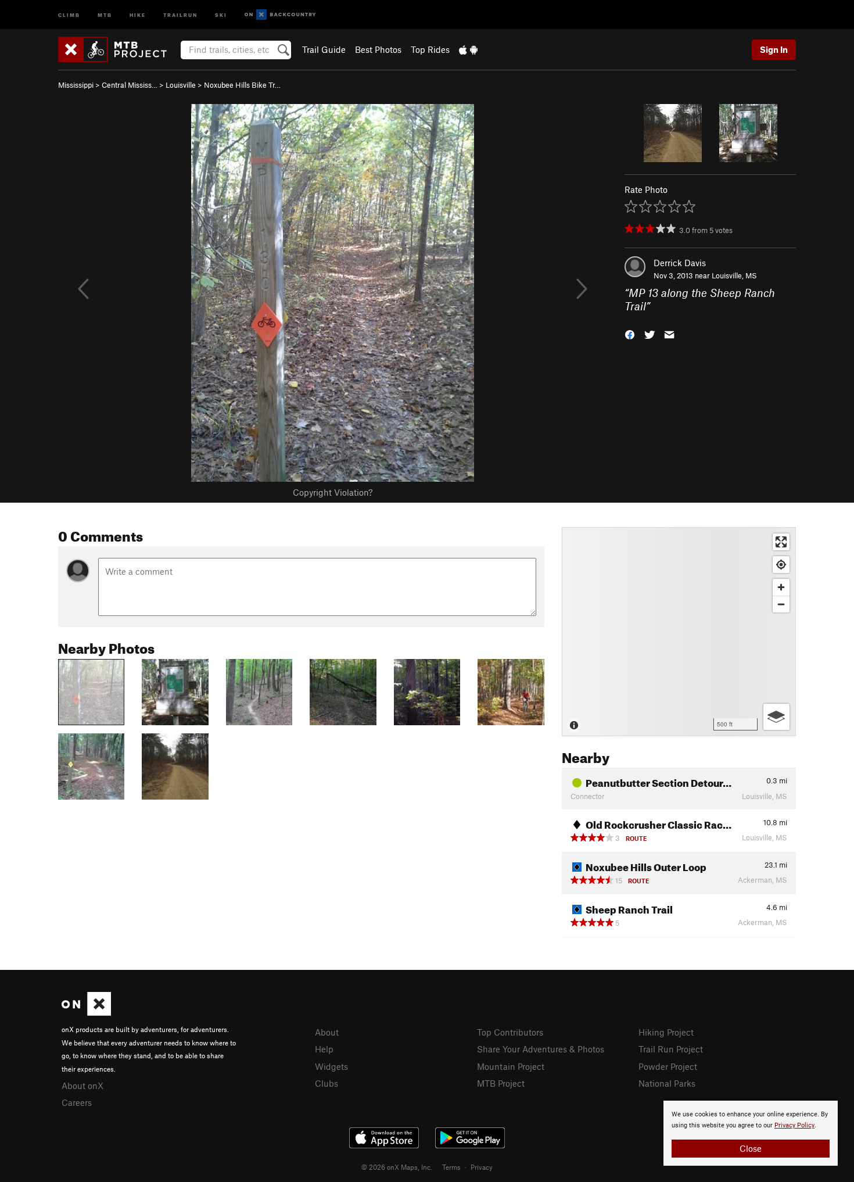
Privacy (482, 1167)
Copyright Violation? (332, 492)
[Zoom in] (781, 587)
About (327, 1032)
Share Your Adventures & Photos (540, 1049)
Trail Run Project (670, 1049)
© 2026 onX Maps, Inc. (396, 1167)
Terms (451, 1167)
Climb (69, 14)
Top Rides (430, 49)
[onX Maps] (86, 1012)
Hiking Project (666, 1032)
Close (751, 1148)
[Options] (776, 717)
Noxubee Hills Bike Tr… (242, 84)
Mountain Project (510, 1066)
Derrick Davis (680, 262)
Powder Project (667, 1066)
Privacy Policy (794, 1125)
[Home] (118, 49)
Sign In (774, 49)
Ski (221, 14)
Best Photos (378, 49)
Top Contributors (510, 1032)
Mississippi (76, 84)
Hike (138, 14)
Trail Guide (324, 49)
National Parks (666, 1083)
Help (324, 1049)
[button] (630, 333)
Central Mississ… (129, 84)
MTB (105, 14)
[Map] (678, 632)
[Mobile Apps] (468, 49)
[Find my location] (781, 564)
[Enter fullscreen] (781, 541)
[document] (751, 1133)
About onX (82, 1085)
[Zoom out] (781, 604)
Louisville (181, 84)
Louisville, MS (734, 275)
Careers (77, 1102)
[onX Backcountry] (280, 15)
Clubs (326, 1083)
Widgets (331, 1066)
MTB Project (501, 1083)
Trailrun (180, 14)
